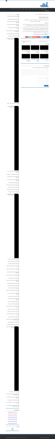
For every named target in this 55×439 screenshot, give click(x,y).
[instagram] (19, 437)
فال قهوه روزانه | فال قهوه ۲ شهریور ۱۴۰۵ (13, 287)
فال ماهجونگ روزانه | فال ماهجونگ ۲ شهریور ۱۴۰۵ (13, 104)
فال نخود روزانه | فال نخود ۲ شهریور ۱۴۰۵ (13, 191)
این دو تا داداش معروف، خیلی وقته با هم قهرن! (27, 41)
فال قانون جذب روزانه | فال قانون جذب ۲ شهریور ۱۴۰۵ (13, 269)
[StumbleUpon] (20, 437)
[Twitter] (23, 437)
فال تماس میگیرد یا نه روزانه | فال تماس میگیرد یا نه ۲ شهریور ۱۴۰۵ (12, 31)
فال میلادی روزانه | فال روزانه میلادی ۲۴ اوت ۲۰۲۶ (10, 107)
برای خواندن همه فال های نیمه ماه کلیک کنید (12, 419)
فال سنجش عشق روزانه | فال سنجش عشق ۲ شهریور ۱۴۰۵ (10, 194)
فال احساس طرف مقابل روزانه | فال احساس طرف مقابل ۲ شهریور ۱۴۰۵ (12, 319)
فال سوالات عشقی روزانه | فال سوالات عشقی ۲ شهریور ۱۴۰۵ (13, 177)
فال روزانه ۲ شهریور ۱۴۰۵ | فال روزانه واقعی (13, 322)
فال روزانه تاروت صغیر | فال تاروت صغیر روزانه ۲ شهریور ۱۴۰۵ (10, 39)
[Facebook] (24, 437)
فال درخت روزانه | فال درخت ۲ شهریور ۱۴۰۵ (13, 311)
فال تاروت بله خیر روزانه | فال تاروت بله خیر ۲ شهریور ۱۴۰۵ (13, 294)
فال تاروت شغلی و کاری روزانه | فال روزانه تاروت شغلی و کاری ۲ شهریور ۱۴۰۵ (13, 406)
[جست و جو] (6, 0)
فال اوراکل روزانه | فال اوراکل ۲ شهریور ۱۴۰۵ (13, 19)
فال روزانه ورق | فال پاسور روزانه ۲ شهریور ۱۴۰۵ (10, 327)
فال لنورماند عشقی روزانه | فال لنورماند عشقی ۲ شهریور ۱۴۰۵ (13, 25)
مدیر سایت (47, 18)
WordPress (10, 437)
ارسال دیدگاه (40, 18)
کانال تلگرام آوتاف (47, 10)
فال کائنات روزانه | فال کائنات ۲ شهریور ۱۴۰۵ (13, 301)
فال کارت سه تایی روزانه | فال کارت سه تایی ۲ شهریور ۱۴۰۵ (13, 172)
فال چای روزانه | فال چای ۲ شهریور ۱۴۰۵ (13, 182)
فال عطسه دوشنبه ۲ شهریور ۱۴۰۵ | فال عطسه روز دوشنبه (13, 314)
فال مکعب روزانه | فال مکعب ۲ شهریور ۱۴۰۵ (13, 261)
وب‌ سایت (47, 82)
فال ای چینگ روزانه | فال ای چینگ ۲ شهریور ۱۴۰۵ (13, 16)
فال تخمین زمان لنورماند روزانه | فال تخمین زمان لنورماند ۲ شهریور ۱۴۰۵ (12, 394)
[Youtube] (21, 437)
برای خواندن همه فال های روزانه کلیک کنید (12, 412)
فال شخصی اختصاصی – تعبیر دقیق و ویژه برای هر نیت (13, 403)
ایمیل (47, 79)
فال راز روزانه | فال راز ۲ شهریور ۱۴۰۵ (13, 391)
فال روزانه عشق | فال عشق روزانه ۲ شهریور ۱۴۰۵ (12, 189)
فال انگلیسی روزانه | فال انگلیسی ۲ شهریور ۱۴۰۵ (12, 324)
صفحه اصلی (48, 9)
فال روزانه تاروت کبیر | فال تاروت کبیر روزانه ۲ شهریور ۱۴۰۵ (13, 180)
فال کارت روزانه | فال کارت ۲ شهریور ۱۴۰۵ (13, 316)
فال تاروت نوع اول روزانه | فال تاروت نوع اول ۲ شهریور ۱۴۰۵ (13, 397)
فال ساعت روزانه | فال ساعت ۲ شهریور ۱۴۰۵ (13, 309)
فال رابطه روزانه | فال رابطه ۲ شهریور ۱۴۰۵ (13, 36)
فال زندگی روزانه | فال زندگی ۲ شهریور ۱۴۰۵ (13, 400)
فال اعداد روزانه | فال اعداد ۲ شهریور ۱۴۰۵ (13, 259)
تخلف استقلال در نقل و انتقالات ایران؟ (43, 41)
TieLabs (16, 437)
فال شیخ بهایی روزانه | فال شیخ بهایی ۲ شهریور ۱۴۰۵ (13, 275)
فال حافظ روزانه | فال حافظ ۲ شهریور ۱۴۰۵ (13, 28)
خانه (48, 14)
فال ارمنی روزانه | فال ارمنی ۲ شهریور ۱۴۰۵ (13, 187)
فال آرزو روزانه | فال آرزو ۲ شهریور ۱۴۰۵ (13, 278)
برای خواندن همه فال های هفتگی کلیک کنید (12, 417)
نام (47, 76)
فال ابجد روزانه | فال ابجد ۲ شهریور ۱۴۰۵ (13, 303)
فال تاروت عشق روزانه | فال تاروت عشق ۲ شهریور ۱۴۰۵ (13, 290)
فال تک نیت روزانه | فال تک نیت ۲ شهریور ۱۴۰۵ (12, 174)
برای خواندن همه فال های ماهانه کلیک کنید (12, 421)
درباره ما (12, 429)
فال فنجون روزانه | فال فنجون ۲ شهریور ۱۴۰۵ (12, 285)
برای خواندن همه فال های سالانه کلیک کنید (12, 423)
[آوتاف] (44, 4)
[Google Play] (18, 437)
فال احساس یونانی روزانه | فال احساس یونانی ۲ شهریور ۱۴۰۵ (13, 272)
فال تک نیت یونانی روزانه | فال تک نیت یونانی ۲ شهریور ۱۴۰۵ (13, 281)
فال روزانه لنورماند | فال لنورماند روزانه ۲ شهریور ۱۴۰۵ (13, 266)
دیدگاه (47, 68)
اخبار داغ (47, 14)
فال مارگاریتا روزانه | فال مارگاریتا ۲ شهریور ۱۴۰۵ (12, 33)
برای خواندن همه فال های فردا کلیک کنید (12, 415)
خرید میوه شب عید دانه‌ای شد (44, 59)
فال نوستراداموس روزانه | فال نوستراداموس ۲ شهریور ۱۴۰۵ (13, 299)
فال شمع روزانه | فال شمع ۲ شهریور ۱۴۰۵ (13, 296)
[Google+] (25, 437)
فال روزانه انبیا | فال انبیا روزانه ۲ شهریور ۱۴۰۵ (12, 283)
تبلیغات (12, 428)
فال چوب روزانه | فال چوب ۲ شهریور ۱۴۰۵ (13, 263)
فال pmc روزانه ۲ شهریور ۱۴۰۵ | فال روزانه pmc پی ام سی (13, 306)
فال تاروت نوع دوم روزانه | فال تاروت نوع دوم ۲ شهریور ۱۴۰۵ (13, 22)
